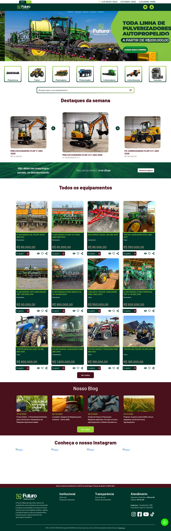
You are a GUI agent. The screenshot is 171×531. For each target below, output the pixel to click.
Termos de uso (100, 497)
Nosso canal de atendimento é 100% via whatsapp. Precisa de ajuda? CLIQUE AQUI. (85, 486)
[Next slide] (167, 35)
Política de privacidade (103, 500)
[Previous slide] (4, 35)
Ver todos (85, 375)
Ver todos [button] (85, 429)
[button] (11, 74)
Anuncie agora (146, 170)
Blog (23, 2)
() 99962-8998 (147, 1)
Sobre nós (63, 497)
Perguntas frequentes (67, 500)
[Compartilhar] (46, 254)
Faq (28, 2)
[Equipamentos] (145, 7)
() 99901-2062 (128, 1)
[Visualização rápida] (38, 254)
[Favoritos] (42, 254)
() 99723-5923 (109, 1)
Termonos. (121, 528)
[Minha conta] (151, 7)
